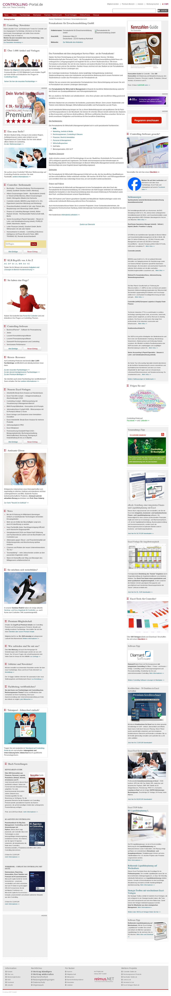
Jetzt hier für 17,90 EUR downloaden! (140, 742)
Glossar (96, 15)
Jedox (9, 333)
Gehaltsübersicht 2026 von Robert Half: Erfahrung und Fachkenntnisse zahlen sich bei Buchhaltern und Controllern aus (26, 535)
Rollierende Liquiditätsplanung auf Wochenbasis (142, 866)
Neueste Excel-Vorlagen (18, 389)
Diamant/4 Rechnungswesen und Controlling (23, 342)
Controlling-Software (17, 326)
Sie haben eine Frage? (18, 280)
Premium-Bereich (128, 4)
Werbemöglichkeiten (13, 977)
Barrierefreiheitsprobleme (75, 979)
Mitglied (16, 70)
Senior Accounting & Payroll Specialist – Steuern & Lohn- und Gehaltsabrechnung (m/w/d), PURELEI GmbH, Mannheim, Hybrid (25, 221)
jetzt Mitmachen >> (26, 699)
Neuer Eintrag (32, 252)
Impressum (38, 985)
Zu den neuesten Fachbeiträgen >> (17, 370)
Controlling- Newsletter (18, 25)
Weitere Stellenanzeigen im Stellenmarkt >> (142, 379)
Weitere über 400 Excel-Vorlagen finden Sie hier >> (144, 912)
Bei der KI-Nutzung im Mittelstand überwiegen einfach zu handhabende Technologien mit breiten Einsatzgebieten (25, 517)
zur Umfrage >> (35, 656)
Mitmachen (70, 977)
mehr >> (147, 85)
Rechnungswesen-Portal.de (132, 974)
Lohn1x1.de (127, 979)
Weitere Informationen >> (31, 638)
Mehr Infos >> (141, 219)
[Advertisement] (25, 936)
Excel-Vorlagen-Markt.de (131, 985)
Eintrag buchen (9, 19)
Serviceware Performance (16, 344)
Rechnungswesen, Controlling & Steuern (68, 134)
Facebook (10, 982)
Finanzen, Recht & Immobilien (64, 137)
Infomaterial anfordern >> (70, 215)
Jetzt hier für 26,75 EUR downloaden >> (141, 533)
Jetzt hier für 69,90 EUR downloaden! (140, 799)
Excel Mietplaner (13, 428)
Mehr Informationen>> (145, 907)
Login (166, 4)
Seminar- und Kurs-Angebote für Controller (19, 610)
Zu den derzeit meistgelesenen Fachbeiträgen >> (22, 372)
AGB (8, 979)
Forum (14, 15)
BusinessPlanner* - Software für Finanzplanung (24, 330)
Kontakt (9, 971)
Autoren (140, 4)
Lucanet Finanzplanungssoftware (19, 339)
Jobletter (70, 985)
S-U (24, 264)
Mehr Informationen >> (156, 673)
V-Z (28, 264)
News (6, 15)
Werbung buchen (152, 4)
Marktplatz (37, 15)
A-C (5, 264)
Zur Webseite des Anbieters (73, 42)
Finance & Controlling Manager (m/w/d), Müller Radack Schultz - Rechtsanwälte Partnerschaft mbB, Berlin (25, 214)
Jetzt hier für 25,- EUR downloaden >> (140, 592)
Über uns (10, 974)
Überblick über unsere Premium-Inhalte (21, 631)
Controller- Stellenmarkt (19, 184)
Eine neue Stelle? (15, 131)
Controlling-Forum (10, 77)
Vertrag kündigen (42, 972)
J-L (16, 264)
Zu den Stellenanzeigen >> (14, 144)
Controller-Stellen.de (129, 971)
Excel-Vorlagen (71, 15)
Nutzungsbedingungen (43, 980)
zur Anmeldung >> (37, 679)
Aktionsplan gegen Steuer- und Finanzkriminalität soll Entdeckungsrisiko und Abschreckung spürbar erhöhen (26, 542)
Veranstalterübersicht (79, 19)
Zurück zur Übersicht (87, 224)
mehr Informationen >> (30, 812)
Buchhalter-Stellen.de (130, 977)
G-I (13, 264)
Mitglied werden (113, 4)
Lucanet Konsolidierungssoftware (19, 336)
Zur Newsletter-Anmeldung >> (13, 42)
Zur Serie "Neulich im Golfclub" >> (16, 503)
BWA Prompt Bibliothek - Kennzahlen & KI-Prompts (25, 406)
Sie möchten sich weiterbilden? (22, 569)
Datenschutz (39, 982)
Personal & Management (62, 140)
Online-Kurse (85, 15)
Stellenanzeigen (134, 196)
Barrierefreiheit (40, 977)
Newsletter (70, 982)
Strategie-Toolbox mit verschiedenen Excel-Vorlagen (146, 891)
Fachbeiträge (25, 15)
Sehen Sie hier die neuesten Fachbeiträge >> (20, 81)
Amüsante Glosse (15, 450)
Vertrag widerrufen (43, 974)
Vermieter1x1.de (128, 982)
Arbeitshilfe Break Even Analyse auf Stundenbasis (25, 393)
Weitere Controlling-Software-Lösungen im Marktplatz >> (146, 680)
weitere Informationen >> (22, 177)
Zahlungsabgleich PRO (15, 425)
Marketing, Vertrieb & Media (63, 131)
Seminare (66, 19)
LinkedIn (10, 985)
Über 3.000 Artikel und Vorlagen (23, 50)
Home (51, 19)
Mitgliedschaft (71, 974)
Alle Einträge (13, 252)
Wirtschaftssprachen (60, 143)
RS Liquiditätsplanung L (138, 810)
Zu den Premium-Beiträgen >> (15, 374)
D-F (9, 264)
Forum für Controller (30, 316)
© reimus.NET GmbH (10, 992)
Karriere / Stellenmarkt (53, 15)
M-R (20, 264)
